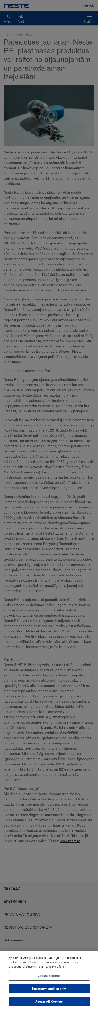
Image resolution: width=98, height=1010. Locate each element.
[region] (49, 980)
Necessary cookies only (49, 988)
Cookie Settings (49, 975)
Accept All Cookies (48, 1001)
